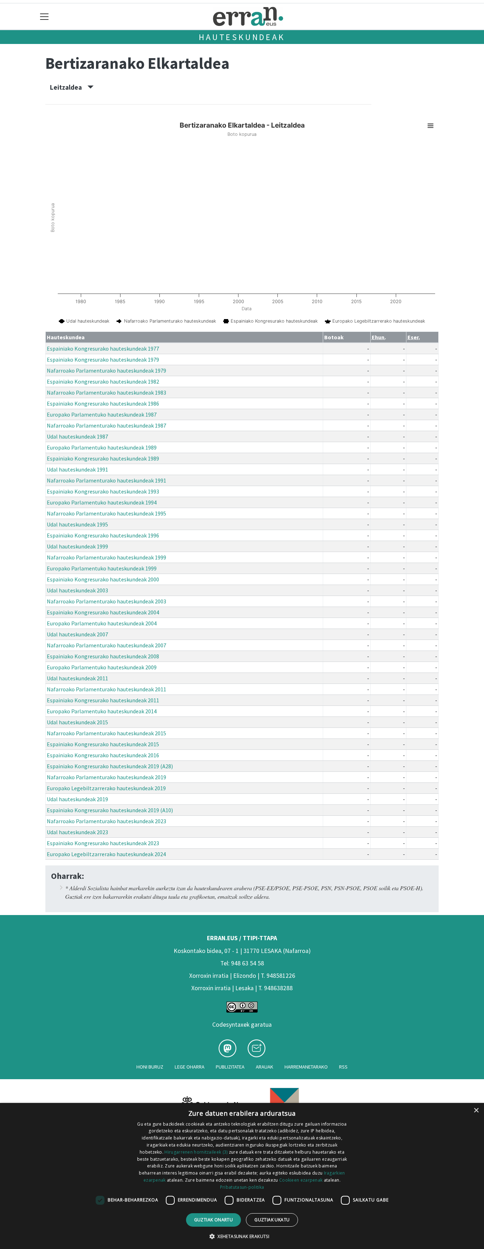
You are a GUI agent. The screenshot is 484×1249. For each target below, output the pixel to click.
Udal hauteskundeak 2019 (77, 799)
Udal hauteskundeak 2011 (77, 678)
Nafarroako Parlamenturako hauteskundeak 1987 (106, 425)
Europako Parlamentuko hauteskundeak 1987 (102, 414)
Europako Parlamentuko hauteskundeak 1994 (102, 502)
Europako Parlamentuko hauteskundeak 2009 (102, 667)
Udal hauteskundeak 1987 (77, 436)
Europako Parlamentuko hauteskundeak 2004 (102, 623)
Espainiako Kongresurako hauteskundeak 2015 (103, 744)
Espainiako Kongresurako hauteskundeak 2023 (103, 843)
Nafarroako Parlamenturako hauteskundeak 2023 (106, 821)
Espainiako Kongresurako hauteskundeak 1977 (103, 348)
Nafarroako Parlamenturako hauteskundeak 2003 (106, 601)
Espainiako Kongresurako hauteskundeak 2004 (103, 612)
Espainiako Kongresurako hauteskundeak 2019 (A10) (110, 810)
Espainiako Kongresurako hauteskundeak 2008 (103, 656)
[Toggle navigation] (44, 16)
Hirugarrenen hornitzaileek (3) (195, 1152)
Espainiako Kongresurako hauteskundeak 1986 (103, 403)
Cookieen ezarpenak (300, 1180)
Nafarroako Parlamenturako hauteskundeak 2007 (106, 645)
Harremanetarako (306, 1067)
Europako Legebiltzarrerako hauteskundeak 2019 (106, 788)
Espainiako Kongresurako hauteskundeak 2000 (103, 579)
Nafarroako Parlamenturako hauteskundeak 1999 (106, 557)
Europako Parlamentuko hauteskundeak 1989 (102, 447)
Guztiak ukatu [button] (271, 1220)
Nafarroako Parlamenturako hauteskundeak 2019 (106, 777)
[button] (242, 1236)
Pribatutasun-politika (242, 1187)
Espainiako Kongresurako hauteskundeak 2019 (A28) (110, 766)
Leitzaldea (69, 87)
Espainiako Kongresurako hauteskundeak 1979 (103, 359)
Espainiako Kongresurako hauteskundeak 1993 (103, 491)
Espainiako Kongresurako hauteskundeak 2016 (103, 755)
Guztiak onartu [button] (213, 1220)
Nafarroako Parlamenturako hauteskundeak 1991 (106, 480)
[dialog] (242, 1176)
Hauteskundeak (242, 37)
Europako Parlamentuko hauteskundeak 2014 (102, 711)
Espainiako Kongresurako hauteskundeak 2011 (103, 700)
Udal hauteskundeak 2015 (77, 722)
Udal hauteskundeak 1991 (77, 469)
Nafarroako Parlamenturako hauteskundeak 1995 (106, 513)
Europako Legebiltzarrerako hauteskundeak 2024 (106, 854)
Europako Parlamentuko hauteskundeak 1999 (102, 568)
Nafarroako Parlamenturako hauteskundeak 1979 (106, 370)
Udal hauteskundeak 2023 (77, 832)
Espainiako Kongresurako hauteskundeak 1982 (103, 381)
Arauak (264, 1067)
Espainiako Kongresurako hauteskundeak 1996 (103, 535)
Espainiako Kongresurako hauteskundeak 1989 (103, 458)
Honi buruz (149, 1067)
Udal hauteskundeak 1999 (77, 546)
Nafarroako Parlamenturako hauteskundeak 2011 (106, 689)
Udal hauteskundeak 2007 (77, 634)
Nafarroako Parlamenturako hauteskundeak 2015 (106, 733)
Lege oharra (189, 1067)
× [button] (476, 1110)
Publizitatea (230, 1067)
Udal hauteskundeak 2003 (77, 590)
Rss (343, 1067)
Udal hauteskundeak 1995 (77, 524)
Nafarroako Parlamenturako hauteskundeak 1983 (106, 392)
